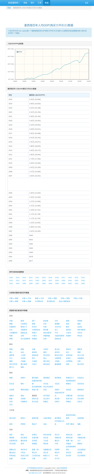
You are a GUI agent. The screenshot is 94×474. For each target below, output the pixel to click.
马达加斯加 (81, 449)
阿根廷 (68, 401)
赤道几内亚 (25, 455)
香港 (22, 321)
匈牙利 (57, 352)
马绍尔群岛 (47, 418)
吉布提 (34, 441)
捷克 (45, 352)
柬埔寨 (57, 324)
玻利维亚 (46, 378)
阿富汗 (34, 333)
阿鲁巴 (45, 401)
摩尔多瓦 (46, 361)
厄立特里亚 (81, 455)
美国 (10, 378)
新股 (25, 3)
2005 (63, 280)
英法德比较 (51, 301)
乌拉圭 (57, 384)
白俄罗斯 (58, 358)
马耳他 (23, 358)
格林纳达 (80, 390)
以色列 (68, 333)
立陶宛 (57, 361)
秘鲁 (10, 399)
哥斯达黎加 (25, 390)
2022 (31, 277)
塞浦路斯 (58, 364)
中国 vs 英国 (65, 298)
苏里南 (23, 399)
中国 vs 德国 (52, 298)
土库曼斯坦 (13, 333)
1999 (24, 283)
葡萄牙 (79, 349)
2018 (57, 277)
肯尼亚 (68, 452)
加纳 (79, 435)
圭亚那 (11, 390)
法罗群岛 (69, 361)
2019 (50, 277)
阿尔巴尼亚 (13, 364)
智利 (22, 384)
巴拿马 (57, 401)
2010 (31, 280)
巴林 (45, 339)
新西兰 (23, 418)
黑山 (45, 358)
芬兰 (10, 358)
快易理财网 (13, 3)
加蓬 (10, 458)
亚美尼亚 (58, 339)
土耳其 (23, 355)
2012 (17, 280)
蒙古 (67, 327)
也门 (56, 330)
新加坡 (45, 321)
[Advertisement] (48, 15)
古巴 (10, 404)
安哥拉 (34, 435)
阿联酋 (34, 339)
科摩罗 (57, 449)
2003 (76, 280)
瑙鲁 (79, 424)
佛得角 (11, 438)
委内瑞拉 (35, 378)
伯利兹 (68, 390)
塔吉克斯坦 (47, 333)
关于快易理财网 (32, 468)
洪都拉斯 (69, 396)
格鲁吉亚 (24, 333)
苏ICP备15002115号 (35, 473)
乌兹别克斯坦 (59, 336)
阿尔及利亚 (47, 435)
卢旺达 (23, 452)
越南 (33, 324)
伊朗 (10, 339)
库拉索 (57, 399)
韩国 (10, 324)
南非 (10, 435)
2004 (70, 280)
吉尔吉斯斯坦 (25, 339)
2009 (37, 280)
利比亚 (45, 438)
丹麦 (79, 361)
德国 (22, 349)
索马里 (68, 455)
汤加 (45, 424)
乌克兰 (34, 364)
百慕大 (57, 390)
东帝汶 (79, 333)
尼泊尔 (34, 327)
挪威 (10, 361)
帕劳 (10, 424)
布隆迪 (68, 444)
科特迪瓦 (12, 455)
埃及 (22, 435)
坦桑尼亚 (58, 438)
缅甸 (79, 324)
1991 (76, 283)
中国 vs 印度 (77, 298)
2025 (11, 277)
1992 (70, 283)
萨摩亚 (23, 424)
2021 (37, 277)
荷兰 (33, 358)
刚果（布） (36, 449)
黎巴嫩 (45, 330)
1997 (37, 283)
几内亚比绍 (36, 455)
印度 (45, 327)
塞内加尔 (12, 452)
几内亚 (45, 441)
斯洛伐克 (46, 364)
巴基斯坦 (12, 327)
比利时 (45, 349)
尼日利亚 (12, 444)
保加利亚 (35, 355)
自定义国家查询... (65, 301)
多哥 (22, 444)
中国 (10, 321)
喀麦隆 (34, 444)
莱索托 (79, 444)
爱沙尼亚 (80, 364)
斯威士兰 (46, 455)
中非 (56, 455)
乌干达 (57, 458)
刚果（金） (70, 441)
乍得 (56, 444)
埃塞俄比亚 (47, 449)
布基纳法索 (81, 438)
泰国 (67, 321)
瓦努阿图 (80, 418)
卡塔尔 (34, 336)
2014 (83, 277)
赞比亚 (34, 452)
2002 (83, 280)
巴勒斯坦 (24, 330)
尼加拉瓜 (80, 378)
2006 (57, 280)
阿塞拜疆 (46, 336)
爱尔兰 (11, 367)
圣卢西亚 (46, 396)
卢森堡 (23, 361)
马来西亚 (24, 324)
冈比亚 (45, 452)
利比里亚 (24, 438)
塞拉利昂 (24, 441)
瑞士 (10, 352)
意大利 (57, 349)
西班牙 (68, 349)
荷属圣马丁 (70, 378)
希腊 (79, 352)
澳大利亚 (12, 418)
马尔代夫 (58, 327)
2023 (24, 277)
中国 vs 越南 (13, 301)
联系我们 (40, 468)
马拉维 (23, 458)
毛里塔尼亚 (13, 441)
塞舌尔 (57, 441)
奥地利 (34, 352)
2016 (70, 277)
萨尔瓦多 (35, 401)
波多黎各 (58, 378)
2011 (24, 280)
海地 (22, 396)
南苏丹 (57, 452)
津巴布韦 (24, 449)
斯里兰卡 (24, 327)
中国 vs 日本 (26, 298)
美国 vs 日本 (39, 298)
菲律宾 (79, 321)
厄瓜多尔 (46, 399)
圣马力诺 (80, 355)
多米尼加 (80, 396)
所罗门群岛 (70, 424)
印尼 (45, 324)
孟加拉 (79, 327)
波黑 (67, 364)
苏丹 (45, 458)
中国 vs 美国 (13, 298)
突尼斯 (79, 452)
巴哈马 (79, 401)
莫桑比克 (12, 449)
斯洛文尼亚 (59, 355)
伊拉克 (79, 336)
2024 (17, 277)
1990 (83, 283)
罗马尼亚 (46, 355)
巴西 (10, 401)
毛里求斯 (35, 438)
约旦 (10, 330)
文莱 (22, 336)
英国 (10, 349)
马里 (33, 458)
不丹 (56, 333)
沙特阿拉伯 (36, 330)
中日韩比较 (39, 301)
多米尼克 (80, 384)
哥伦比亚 (35, 399)
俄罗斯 (11, 355)
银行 (32, 3)
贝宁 (79, 441)
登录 (86, 3)
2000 (17, 283)
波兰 (67, 352)
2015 (76, 277)
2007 (50, 280)
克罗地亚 (69, 355)
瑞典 (22, 367)
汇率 (39, 3)
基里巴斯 (35, 418)
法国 (33, 349)
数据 (46, 3)
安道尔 (68, 358)
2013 (11, 280)
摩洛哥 (45, 444)
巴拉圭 (11, 384)
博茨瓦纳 (69, 438)
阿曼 (10, 336)
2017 (63, 277)
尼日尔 (57, 435)
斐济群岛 (58, 418)
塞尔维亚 (24, 364)
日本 (56, 321)
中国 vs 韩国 (26, 301)
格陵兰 (11, 396)
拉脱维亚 (80, 358)
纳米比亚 (69, 435)
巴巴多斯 (80, 399)
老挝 (67, 324)
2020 (44, 277)
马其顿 (34, 361)
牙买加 (45, 384)
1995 (50, 283)
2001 (11, 283)
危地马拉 (69, 399)
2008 (44, 280)
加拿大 (23, 378)
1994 (57, 283)
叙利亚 (68, 330)
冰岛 (22, 352)
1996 (44, 283)
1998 (31, 283)
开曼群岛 (24, 401)
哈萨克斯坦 (81, 330)
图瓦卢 (34, 424)
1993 (63, 283)
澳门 (33, 321)
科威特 (68, 336)
